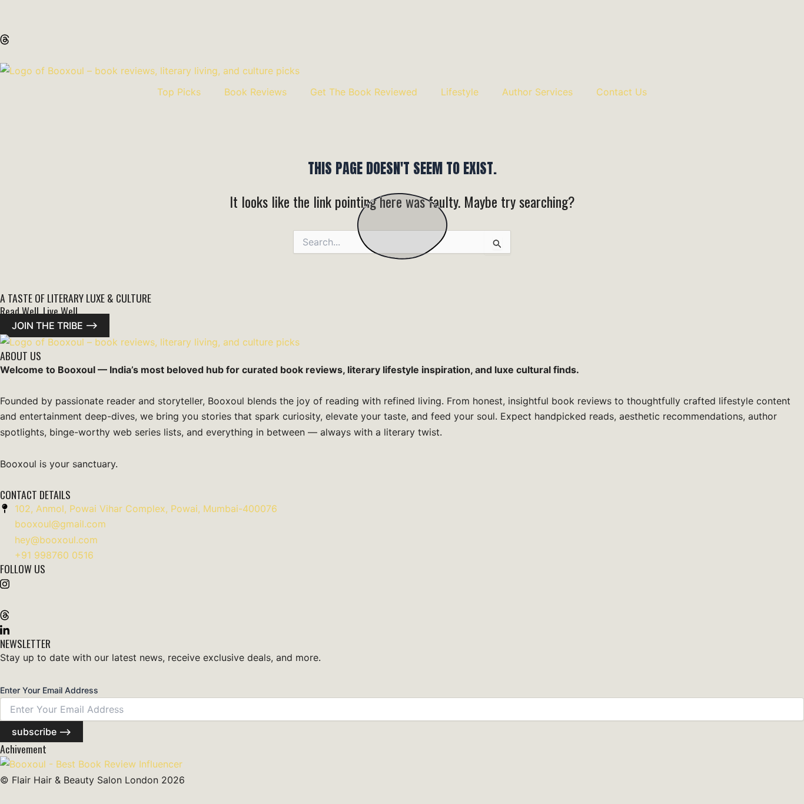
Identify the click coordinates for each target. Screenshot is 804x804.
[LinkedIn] (402, 54)
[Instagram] (402, 7)
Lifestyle (460, 92)
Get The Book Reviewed (363, 92)
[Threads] (402, 38)
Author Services (537, 92)
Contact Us (621, 92)
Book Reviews (255, 92)
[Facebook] (402, 23)
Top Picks (179, 92)
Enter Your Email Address (49, 690)
